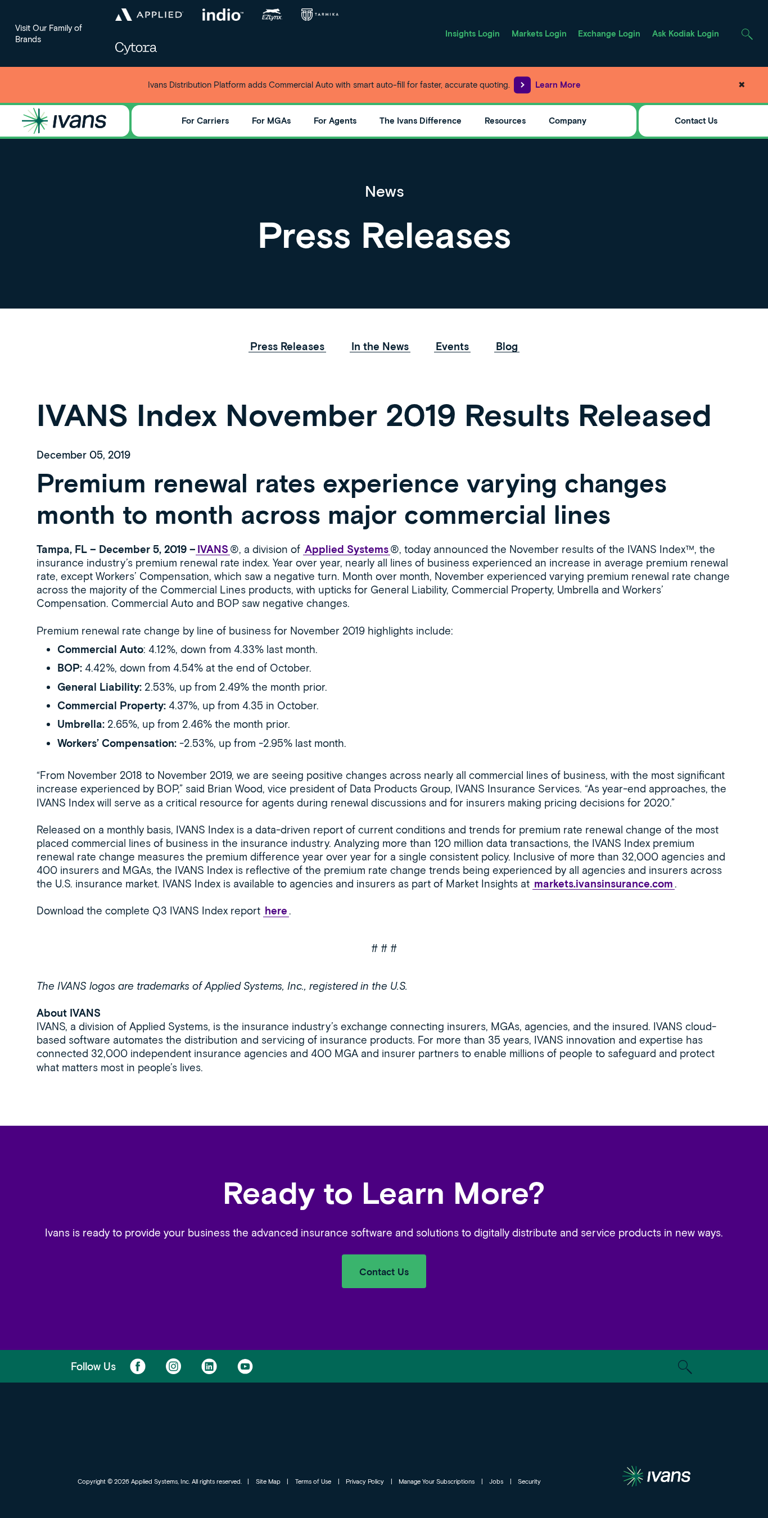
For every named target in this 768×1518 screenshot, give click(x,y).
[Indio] (222, 14)
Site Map (268, 1481)
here (276, 910)
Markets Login (539, 33)
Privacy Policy (365, 1481)
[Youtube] (245, 1366)
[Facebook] (137, 1366)
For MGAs (271, 120)
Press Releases (287, 346)
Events (452, 346)
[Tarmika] (320, 14)
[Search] (747, 33)
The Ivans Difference (421, 120)
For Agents (335, 120)
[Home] (64, 121)
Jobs (496, 1481)
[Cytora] (136, 48)
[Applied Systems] (149, 14)
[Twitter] (173, 1366)
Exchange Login (609, 33)
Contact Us (696, 120)
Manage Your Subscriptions (437, 1481)
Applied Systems (346, 549)
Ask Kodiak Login (685, 33)
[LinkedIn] (209, 1366)
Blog (507, 346)
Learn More (557, 84)
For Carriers (205, 120)
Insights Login (472, 33)
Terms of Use (313, 1481)
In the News (380, 346)
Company (567, 120)
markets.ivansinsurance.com (603, 883)
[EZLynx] (272, 14)
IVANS (212, 549)
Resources (505, 120)
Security (529, 1481)
